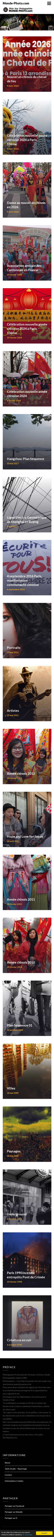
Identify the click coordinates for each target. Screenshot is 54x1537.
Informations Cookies (14, 1481)
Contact (8, 1475)
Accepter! (44, 1533)
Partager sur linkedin (14, 1512)
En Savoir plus (27, 1535)
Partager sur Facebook (14, 1506)
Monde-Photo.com (16, 3)
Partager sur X (11, 1518)
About (7, 1462)
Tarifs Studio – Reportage (16, 1469)
